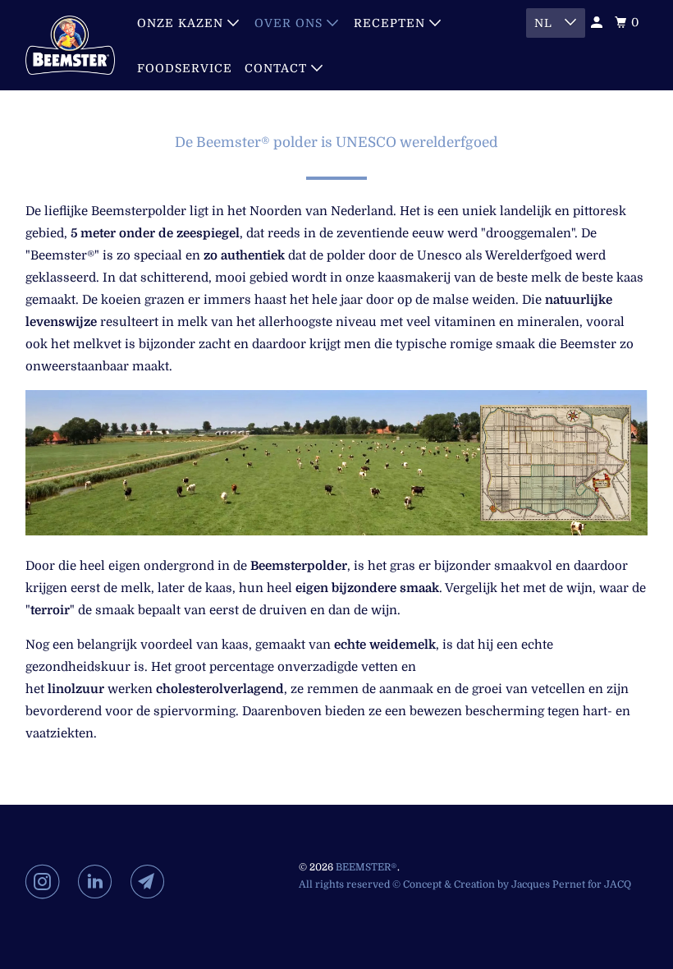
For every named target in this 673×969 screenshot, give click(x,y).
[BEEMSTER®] (70, 45)
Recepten (391, 23)
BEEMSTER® (366, 867)
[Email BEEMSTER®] (151, 882)
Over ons (290, 23)
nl (545, 23)
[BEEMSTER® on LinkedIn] (98, 882)
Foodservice (184, 68)
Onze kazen (182, 23)
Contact (278, 68)
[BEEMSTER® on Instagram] (45, 882)
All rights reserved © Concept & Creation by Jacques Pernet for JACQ (465, 884)
